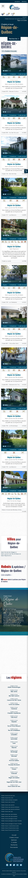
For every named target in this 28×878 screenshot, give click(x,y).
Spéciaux (14, 840)
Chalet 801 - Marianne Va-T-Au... (11, 384)
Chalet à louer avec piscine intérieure (10, 807)
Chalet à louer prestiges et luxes (9, 818)
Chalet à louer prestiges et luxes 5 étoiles (11, 823)
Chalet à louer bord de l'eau (8, 795)
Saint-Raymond (14, 249)
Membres (24, 1)
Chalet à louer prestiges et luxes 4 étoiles (11, 820)
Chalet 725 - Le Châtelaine (9, 302)
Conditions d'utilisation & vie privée (8, 874)
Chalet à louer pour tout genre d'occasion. (15, 18)
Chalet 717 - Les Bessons (9, 215)
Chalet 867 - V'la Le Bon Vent (10, 343)
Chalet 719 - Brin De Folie (9, 174)
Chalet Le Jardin (6, 261)
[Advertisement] (14, 526)
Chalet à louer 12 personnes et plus (10, 826)
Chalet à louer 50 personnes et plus (10, 830)
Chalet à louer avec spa (7, 811)
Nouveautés (14, 847)
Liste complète (6, 575)
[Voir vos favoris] (3, 15)
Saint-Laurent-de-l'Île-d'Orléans (14, 84)
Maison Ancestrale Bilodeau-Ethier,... (12, 510)
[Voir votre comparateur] (8, 15)
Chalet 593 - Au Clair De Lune (10, 132)
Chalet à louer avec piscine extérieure (10, 809)
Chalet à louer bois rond (7, 797)
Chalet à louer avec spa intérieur (9, 814)
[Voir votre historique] (13, 15)
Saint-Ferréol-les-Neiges (14, 501)
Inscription (17, 1)
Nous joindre (19, 874)
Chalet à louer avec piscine (7, 805)
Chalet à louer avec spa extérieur (9, 816)
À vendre (14, 842)
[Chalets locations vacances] (14, 7)
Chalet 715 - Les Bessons (9, 467)
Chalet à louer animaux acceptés (9, 800)
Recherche (14, 845)
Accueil (24, 17)
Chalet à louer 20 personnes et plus (10, 828)
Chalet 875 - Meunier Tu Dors (10, 91)
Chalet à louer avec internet (8, 802)
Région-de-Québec (22, 20)
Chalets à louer (14, 686)
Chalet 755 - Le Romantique (10, 426)
